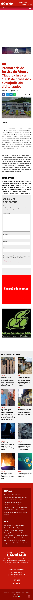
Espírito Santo (20, 533)
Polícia (17, 509)
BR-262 (24, 497)
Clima (5, 499)
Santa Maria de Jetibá (10, 540)
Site (4, 247)
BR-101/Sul (7, 497)
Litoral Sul (12, 535)
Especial (19, 504)
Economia (7, 502)
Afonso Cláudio (8, 525)
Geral (18, 507)
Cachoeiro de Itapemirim (16, 528)
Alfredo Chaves (19, 525)
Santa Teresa (21, 540)
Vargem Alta (7, 543)
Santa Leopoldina (19, 538)
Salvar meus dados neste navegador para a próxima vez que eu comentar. (16, 256)
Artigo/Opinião (16, 494)
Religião (6, 512)
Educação (19, 502)
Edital (13, 502)
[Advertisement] (16, 27)
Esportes (6, 507)
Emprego (6, 504)
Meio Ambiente (8, 509)
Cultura (20, 499)
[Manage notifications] (29, 596)
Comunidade (12, 499)
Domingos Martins (9, 533)
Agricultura (7, 494)
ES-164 (13, 504)
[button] (30, 8)
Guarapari (24, 507)
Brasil (5, 528)
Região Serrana (8, 538)
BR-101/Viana (16, 497)
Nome (5, 234)
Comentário (7, 213)
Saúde (25, 512)
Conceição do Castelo (16, 530)
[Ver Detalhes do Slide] (16, 50)
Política (22, 509)
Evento (13, 507)
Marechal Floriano (22, 535)
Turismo (6, 514)
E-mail (5, 241)
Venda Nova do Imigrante (20, 543)
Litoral (6, 535)
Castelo (6, 530)
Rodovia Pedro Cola (16, 512)
